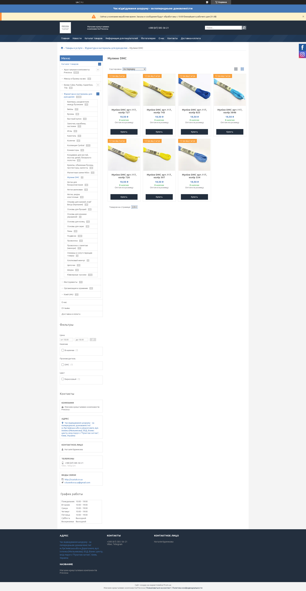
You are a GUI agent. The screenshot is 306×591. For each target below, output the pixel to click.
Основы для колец (76, 222)
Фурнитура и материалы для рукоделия (106, 48)
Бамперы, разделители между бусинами (78, 103)
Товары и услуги (73, 48)
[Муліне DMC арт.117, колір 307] (159, 155)
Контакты (173, 38)
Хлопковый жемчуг (76, 260)
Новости (77, 38)
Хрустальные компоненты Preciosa (77, 71)
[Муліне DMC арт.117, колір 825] (194, 90)
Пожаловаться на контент (158, 588)
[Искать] (244, 28)
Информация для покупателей (122, 38)
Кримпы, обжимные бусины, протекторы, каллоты (80, 166)
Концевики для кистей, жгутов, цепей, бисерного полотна (79, 157)
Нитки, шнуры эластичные (73, 195)
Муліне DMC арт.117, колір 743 (159, 111)
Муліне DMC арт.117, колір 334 (194, 176)
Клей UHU (68, 294)
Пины (69, 231)
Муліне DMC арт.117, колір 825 (194, 111)
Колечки (71, 141)
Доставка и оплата (191, 38)
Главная (65, 38)
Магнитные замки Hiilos (78, 173)
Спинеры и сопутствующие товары (79, 254)
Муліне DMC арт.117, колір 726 (124, 176)
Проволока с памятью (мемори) (77, 246)
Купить (124, 132)
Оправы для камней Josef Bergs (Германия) (79, 203)
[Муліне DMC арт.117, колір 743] (159, 90)
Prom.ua (167, 585)
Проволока (72, 241)
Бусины (70, 114)
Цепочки (71, 265)
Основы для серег (75, 226)
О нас (161, 38)
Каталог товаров (93, 38)
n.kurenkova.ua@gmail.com (77, 482)
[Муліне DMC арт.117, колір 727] (124, 90)
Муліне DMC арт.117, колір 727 (124, 111)
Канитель (71, 136)
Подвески (71, 236)
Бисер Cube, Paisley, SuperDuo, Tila (78, 86)
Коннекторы (73, 150)
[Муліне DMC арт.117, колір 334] (194, 155)
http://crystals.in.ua (74, 479)
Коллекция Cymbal (75, 145)
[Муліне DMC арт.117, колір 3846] (229, 90)
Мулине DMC (73, 177)
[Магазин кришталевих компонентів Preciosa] (72, 27)
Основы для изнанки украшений (77, 215)
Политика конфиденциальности (187, 588)
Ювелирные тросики (76, 275)
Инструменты (70, 282)
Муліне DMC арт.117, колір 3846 (229, 111)
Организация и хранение (76, 288)
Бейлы (70, 109)
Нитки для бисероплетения (75, 183)
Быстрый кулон (74, 119)
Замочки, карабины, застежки (76, 125)
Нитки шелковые (75, 190)
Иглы (69, 131)
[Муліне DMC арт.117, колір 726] (124, 155)
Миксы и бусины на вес (75, 78)
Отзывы (66, 308)
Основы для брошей (76, 209)
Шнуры (70, 270)
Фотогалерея (148, 38)
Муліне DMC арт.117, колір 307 (159, 176)
